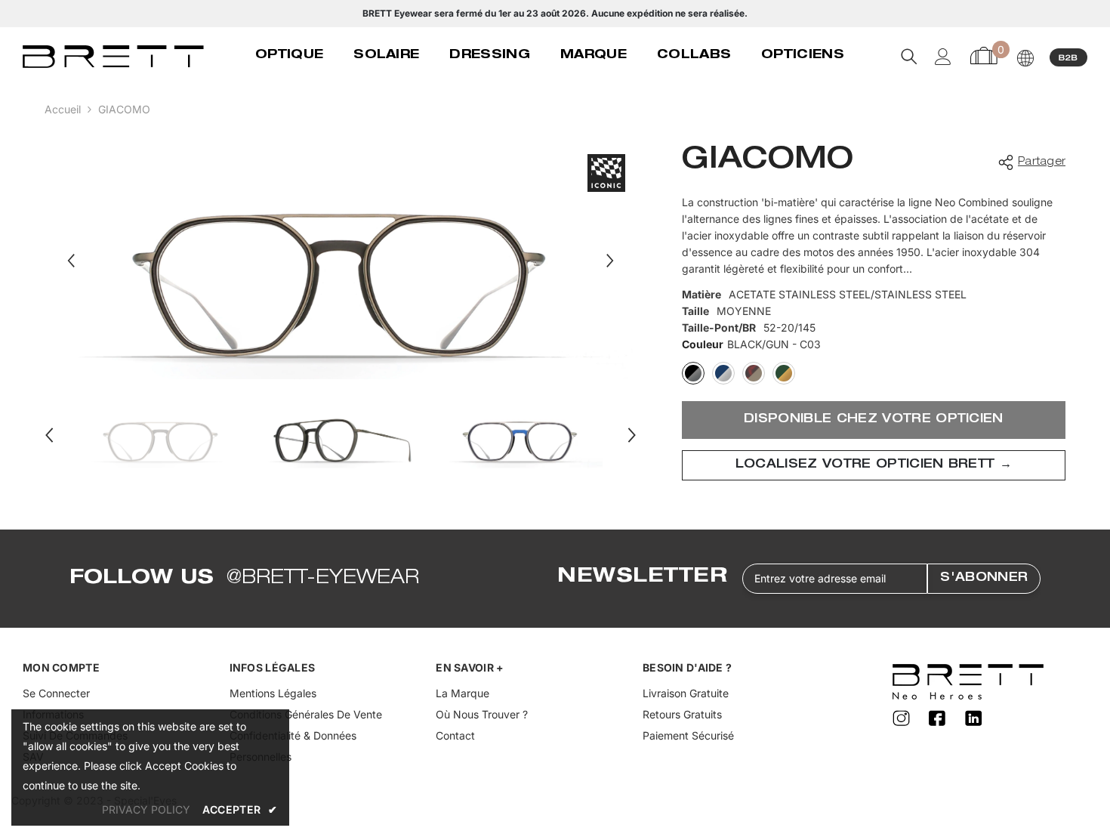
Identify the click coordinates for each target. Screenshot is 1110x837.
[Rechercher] (909, 56)
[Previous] (71, 261)
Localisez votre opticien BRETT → (873, 465)
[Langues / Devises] (1025, 58)
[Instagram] (903, 718)
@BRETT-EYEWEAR (323, 578)
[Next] (610, 261)
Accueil (63, 109)
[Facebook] (939, 718)
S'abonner (984, 579)
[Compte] (943, 57)
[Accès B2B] (1068, 57)
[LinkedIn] (974, 718)
